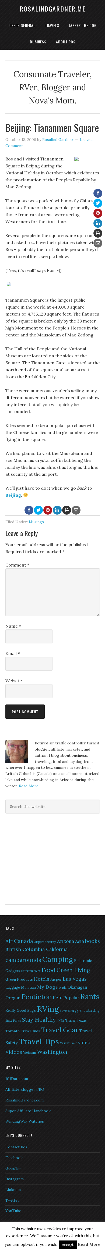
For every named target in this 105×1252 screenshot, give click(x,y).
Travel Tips (39, 1041)
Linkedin (13, 1189)
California (57, 949)
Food (48, 970)
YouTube (13, 1210)
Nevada (61, 987)
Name (13, 626)
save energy (69, 1011)
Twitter (12, 1200)
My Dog (46, 987)
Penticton (37, 996)
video (84, 1042)
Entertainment (30, 971)
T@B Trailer (66, 1020)
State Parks (13, 1020)
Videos (13, 1052)
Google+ (13, 1168)
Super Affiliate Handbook (28, 1110)
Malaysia (28, 987)
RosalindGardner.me (53, 8)
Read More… (30, 786)
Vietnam (29, 1053)
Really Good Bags (20, 1010)
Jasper (56, 979)
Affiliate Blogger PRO (24, 1089)
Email (12, 653)
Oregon (12, 997)
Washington (52, 1051)
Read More (89, 1244)
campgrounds (23, 960)
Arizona (65, 941)
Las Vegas (75, 979)
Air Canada (19, 941)
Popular (71, 997)
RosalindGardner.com (24, 1100)
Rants (90, 996)
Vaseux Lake (68, 1043)
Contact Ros (16, 1147)
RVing (48, 1009)
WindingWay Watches (24, 1121)
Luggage (12, 987)
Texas (82, 1020)
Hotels (41, 979)
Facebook (14, 1157)
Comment (17, 565)
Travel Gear (59, 1030)
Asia (79, 941)
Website (13, 680)
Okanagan (77, 987)
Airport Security (45, 942)
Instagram (14, 1178)
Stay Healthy (39, 1019)
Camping (57, 959)
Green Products (19, 979)
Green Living (73, 970)
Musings (36, 521)
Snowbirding (90, 1011)
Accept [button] (68, 1244)
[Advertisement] (39, 857)
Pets (57, 997)
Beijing (13, 495)
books (92, 941)
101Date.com (16, 1078)
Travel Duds (30, 1031)
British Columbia (25, 949)
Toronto (12, 1031)
